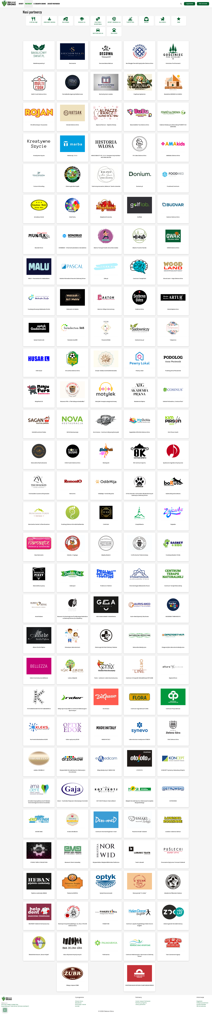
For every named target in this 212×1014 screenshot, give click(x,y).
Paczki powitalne (201, 1004)
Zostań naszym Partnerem (142, 1001)
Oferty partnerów (140, 1004)
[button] (33, 21)
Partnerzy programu (141, 1003)
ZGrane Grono (79, 1001)
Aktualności (78, 1003)
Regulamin (199, 1001)
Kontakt (77, 1006)
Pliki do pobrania (201, 1006)
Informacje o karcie (80, 1004)
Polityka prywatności (202, 1003)
